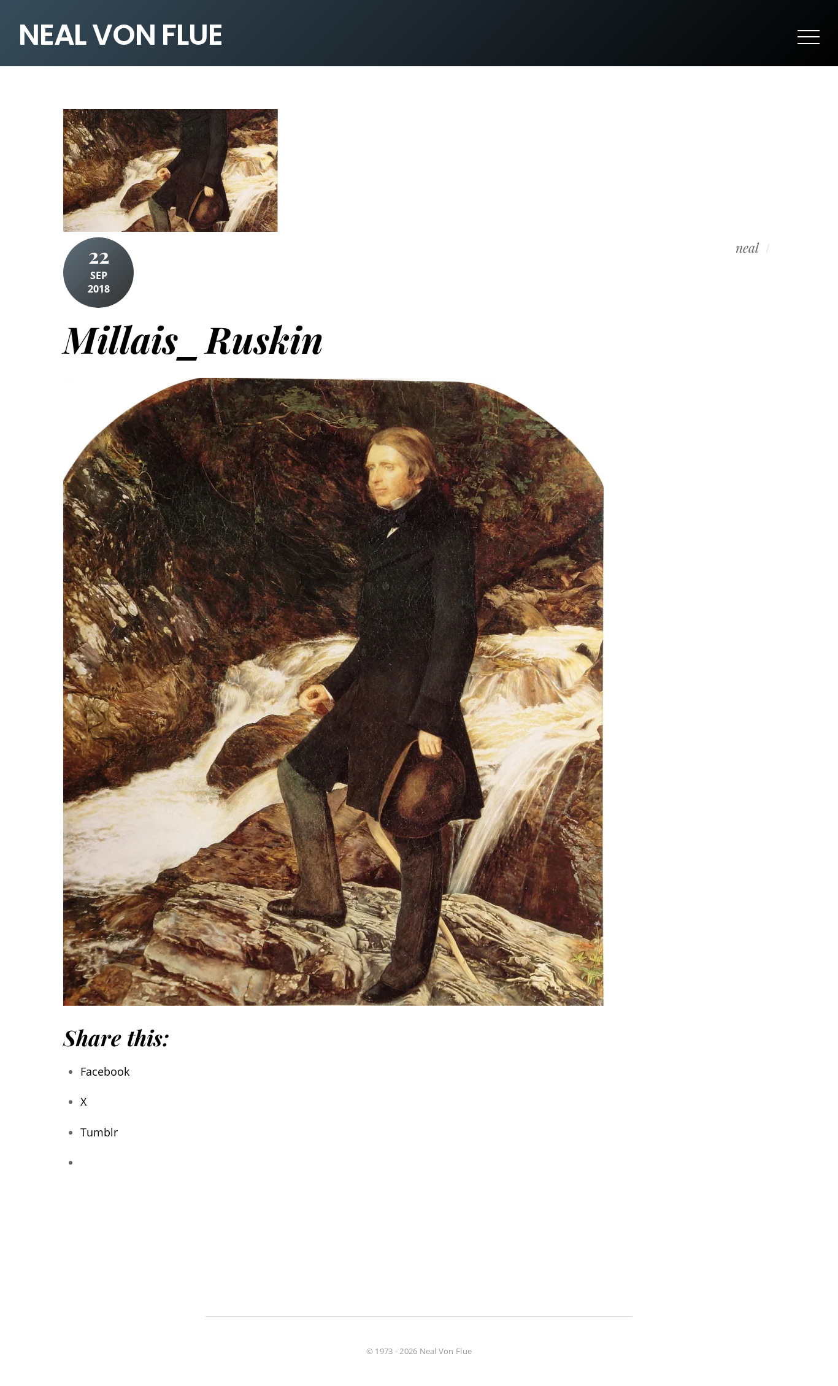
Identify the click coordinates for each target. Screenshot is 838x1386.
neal (747, 247)
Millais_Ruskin (193, 338)
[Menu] (809, 36)
